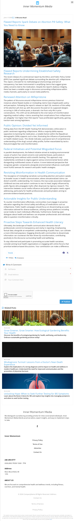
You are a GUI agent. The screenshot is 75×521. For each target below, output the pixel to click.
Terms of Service (38, 504)
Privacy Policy (37, 510)
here (51, 519)
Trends (10, 253)
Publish (66, 301)
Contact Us (37, 498)
